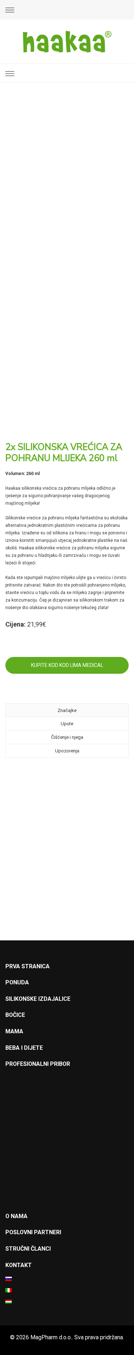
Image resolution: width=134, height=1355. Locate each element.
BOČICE (15, 1015)
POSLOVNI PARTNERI (33, 1232)
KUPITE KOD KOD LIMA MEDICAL (67, 665)
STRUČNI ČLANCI (28, 1248)
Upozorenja (67, 750)
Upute (67, 723)
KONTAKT (18, 1265)
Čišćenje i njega (67, 737)
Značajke (67, 710)
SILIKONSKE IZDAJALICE (37, 998)
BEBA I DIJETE (24, 1047)
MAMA (14, 1031)
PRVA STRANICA (27, 966)
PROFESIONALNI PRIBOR (37, 1063)
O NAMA (16, 1216)
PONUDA (17, 982)
